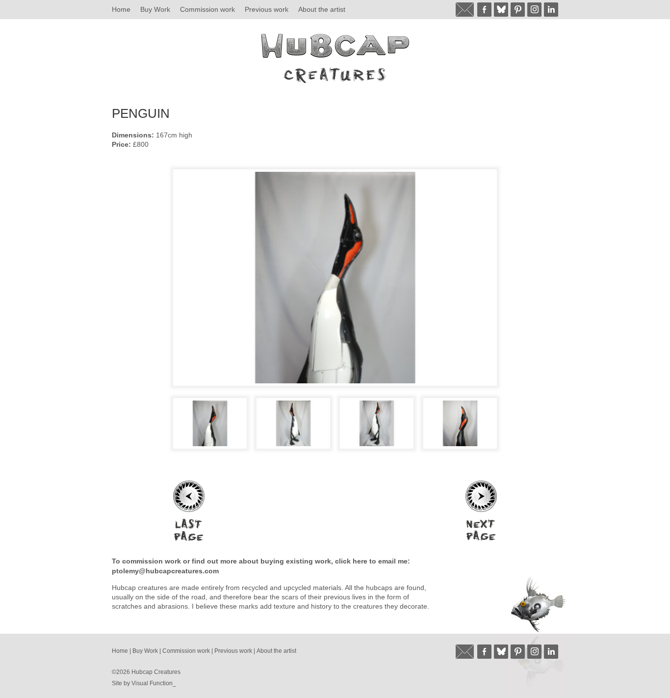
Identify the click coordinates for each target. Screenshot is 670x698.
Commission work (207, 9)
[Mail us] (465, 9)
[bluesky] (501, 9)
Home (121, 9)
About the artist (321, 9)
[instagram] (534, 9)
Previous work (266, 9)
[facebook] (484, 9)
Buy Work (155, 9)
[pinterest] (518, 9)
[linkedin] (551, 9)
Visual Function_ (153, 683)
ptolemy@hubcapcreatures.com (165, 571)
